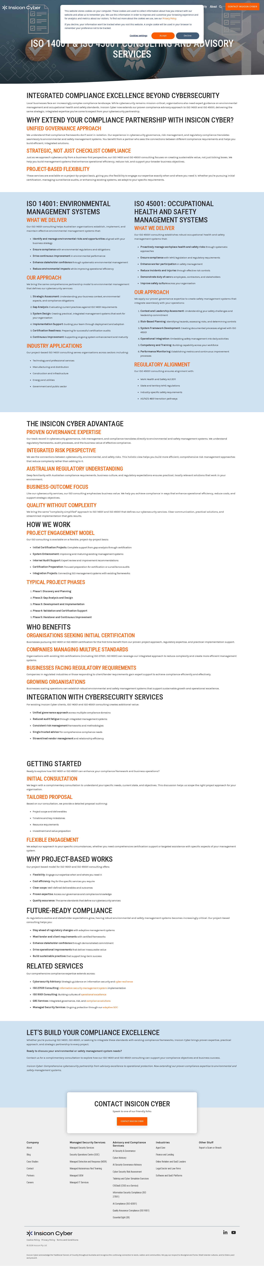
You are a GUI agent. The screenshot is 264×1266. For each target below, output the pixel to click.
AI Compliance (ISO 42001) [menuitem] (125, 1203)
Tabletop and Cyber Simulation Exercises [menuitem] (131, 1178)
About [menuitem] (29, 1147)
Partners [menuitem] (30, 1175)
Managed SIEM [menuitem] (76, 1175)
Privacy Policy (169, 18)
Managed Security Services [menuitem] (82, 1147)
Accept (163, 35)
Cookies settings (138, 35)
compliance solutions (98, 1000)
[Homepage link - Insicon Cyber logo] (49, 1234)
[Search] (220, 6)
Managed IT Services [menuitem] (79, 1182)
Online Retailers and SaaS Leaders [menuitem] (171, 1161)
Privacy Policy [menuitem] (48, 1239)
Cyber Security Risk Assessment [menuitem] (127, 1171)
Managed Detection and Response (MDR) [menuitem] (88, 1161)
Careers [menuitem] (30, 1182)
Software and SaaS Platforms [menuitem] (169, 1175)
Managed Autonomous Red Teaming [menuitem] (86, 1168)
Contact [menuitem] (30, 1168)
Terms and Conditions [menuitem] (67, 1239)
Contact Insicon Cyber (242, 6)
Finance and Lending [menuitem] (165, 1154)
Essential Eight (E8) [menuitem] (121, 1217)
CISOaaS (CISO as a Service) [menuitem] (125, 1185)
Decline (187, 35)
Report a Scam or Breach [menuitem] (210, 1147)
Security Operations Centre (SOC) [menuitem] (84, 1154)
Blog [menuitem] (29, 1154)
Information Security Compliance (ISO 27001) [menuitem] (130, 1194)
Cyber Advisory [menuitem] (119, 1157)
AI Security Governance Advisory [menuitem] (127, 1164)
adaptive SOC (110, 1007)
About (213, 6)
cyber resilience (124, 981)
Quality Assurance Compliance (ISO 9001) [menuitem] (131, 1210)
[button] (225, 1233)
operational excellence (93, 994)
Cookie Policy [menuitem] (33, 1239)
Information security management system (83, 987)
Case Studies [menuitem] (32, 1161)
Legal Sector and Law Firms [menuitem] (168, 1168)
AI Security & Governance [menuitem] (124, 1150)
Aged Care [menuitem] (160, 1147)
